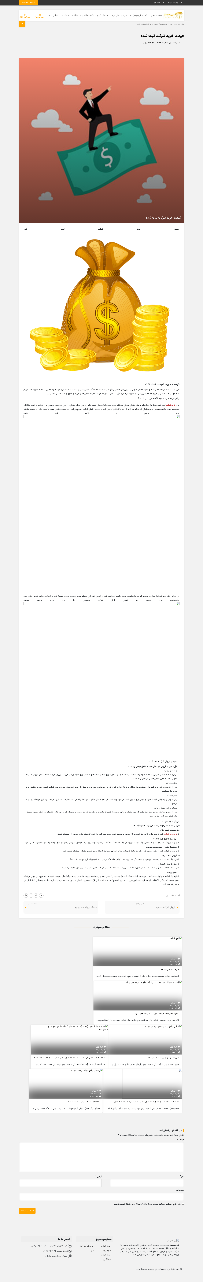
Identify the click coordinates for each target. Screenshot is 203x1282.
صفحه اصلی (156, 15)
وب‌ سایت (180, 1190)
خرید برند (107, 1250)
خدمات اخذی (87, 15)
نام (182, 1176)
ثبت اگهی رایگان (24, 17)
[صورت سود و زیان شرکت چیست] (163, 1026)
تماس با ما (53, 15)
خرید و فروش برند (119, 15)
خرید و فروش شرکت (175, 2)
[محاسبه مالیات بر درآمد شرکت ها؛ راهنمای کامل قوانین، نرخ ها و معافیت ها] (78, 1027)
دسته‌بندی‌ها (40, 17)
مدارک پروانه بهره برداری (86, 907)
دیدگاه (180, 1139)
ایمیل (98, 1176)
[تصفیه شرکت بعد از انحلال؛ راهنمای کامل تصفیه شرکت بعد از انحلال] (152, 1083)
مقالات (75, 15)
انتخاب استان (27, 2)
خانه (182, 24)
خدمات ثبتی (102, 15)
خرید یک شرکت (171, 834)
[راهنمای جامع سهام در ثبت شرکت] (87, 1070)
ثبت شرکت (164, 24)
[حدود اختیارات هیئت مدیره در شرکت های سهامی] (154, 982)
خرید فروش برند (158, 2)
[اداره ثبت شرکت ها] (176, 938)
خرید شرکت (171, 405)
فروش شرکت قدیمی (165, 907)
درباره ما (65, 15)
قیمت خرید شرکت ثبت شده (162, 36)
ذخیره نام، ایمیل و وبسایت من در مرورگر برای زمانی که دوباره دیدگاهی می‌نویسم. (147, 1204)
